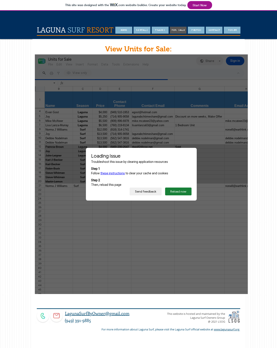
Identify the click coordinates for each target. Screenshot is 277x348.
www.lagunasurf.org (227, 329)
